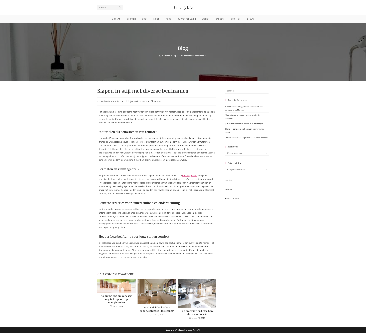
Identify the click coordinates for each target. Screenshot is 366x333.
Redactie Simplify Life (112, 101)
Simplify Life (183, 7)
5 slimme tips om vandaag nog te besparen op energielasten (116, 299)
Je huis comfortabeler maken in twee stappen (244, 123)
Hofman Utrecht (232, 198)
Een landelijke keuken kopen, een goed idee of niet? (157, 309)
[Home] (160, 55)
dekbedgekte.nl (189, 175)
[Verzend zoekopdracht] (120, 7)
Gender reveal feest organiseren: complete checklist (247, 137)
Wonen (157, 101)
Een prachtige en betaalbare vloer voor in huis (197, 313)
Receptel (228, 189)
